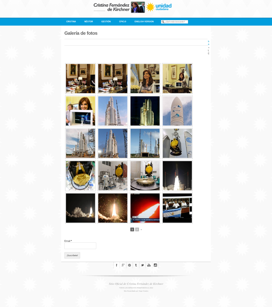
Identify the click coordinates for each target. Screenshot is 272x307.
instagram (155, 265)
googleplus (123, 265)
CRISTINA (71, 21)
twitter (142, 265)
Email (68, 241)
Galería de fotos (80, 33)
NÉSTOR (88, 21)
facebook (116, 265)
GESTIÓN (106, 21)
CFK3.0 (122, 21)
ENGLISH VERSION (144, 21)
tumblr (136, 265)
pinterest (129, 265)
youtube (149, 265)
